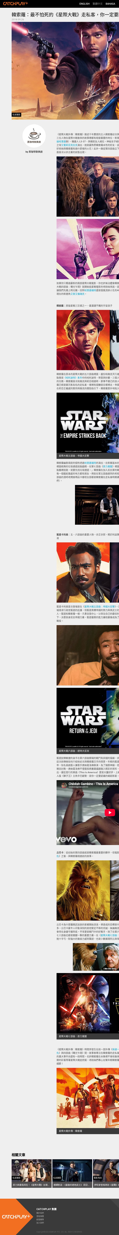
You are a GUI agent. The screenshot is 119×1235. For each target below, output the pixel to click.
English (84, 3)
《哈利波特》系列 (73, 377)
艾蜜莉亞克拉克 (69, 145)
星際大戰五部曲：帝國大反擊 (99, 606)
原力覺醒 (107, 466)
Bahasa (110, 3)
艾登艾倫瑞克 (77, 294)
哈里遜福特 (90, 290)
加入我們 (40, 1223)
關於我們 (40, 1213)
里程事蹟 (40, 1216)
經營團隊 (40, 1220)
